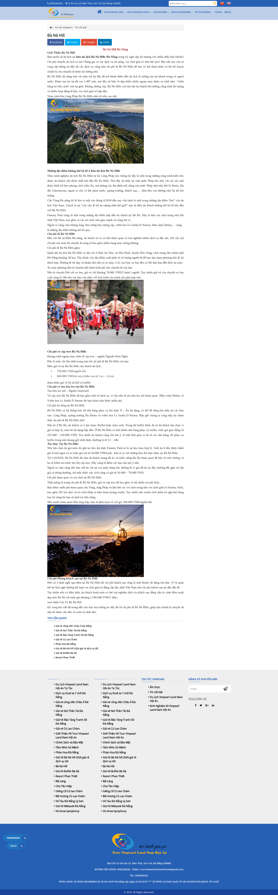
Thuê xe (218, 12)
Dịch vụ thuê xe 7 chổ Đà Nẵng (71, 695)
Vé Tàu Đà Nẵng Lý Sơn (69, 801)
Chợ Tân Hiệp (64, 786)
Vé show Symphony (67, 811)
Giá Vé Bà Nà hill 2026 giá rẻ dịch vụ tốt (77, 648)
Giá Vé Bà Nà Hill (71, 602)
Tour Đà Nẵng (160, 12)
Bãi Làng (61, 781)
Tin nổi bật (81, 27)
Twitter (74, 42)
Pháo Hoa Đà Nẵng (66, 643)
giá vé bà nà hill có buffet (75, 382)
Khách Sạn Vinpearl (180, 12)
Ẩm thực (155, 687)
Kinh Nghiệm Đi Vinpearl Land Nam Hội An (164, 708)
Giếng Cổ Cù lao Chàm (69, 791)
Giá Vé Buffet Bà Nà (66, 652)
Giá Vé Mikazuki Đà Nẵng (70, 806)
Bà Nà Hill (61, 766)
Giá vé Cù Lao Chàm (66, 639)
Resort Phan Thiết (65, 657)
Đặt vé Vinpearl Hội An (138, 12)
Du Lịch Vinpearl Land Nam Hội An (166, 699)
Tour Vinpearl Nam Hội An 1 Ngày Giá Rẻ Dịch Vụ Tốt (139, 844)
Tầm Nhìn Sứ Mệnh (67, 747)
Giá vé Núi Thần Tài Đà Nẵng (71, 630)
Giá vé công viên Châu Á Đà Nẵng (74, 625)
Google (91, 42)
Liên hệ (227, 12)
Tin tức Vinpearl (202, 12)
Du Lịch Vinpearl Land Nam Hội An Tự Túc (72, 686)
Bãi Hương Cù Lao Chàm (70, 796)
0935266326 (56, 3)
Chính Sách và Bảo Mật (69, 742)
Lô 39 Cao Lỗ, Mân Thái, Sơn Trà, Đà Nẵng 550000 (93, 3)
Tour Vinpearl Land (113, 12)
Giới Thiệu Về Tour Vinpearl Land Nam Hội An (72, 735)
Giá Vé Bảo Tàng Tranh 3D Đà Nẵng (75, 634)
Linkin (106, 42)
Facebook (57, 42)
